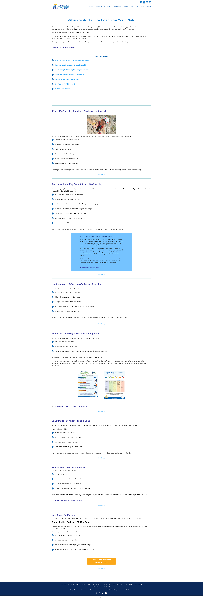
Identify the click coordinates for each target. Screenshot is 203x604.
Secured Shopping (67, 584)
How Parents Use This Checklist (65, 84)
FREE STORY (91, 6)
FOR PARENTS (117, 6)
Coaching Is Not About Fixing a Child (67, 79)
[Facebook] (96, 593)
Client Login (107, 584)
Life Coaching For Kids (120, 584)
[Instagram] (99, 593)
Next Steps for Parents (62, 89)
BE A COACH (107, 6)
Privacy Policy (80, 584)
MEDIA (131, 6)
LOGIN (149, 6)
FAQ (137, 6)
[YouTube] (106, 593)
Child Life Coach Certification (101, 586)
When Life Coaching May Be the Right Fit (70, 74)
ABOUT (142, 6)
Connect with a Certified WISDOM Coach (101, 561)
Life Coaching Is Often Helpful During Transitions (71, 70)
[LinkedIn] (102, 593)
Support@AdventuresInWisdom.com (123, 589)
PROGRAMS (99, 6)
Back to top (101, 174)
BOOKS (126, 6)
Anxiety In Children (135, 584)
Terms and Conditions (94, 584)
